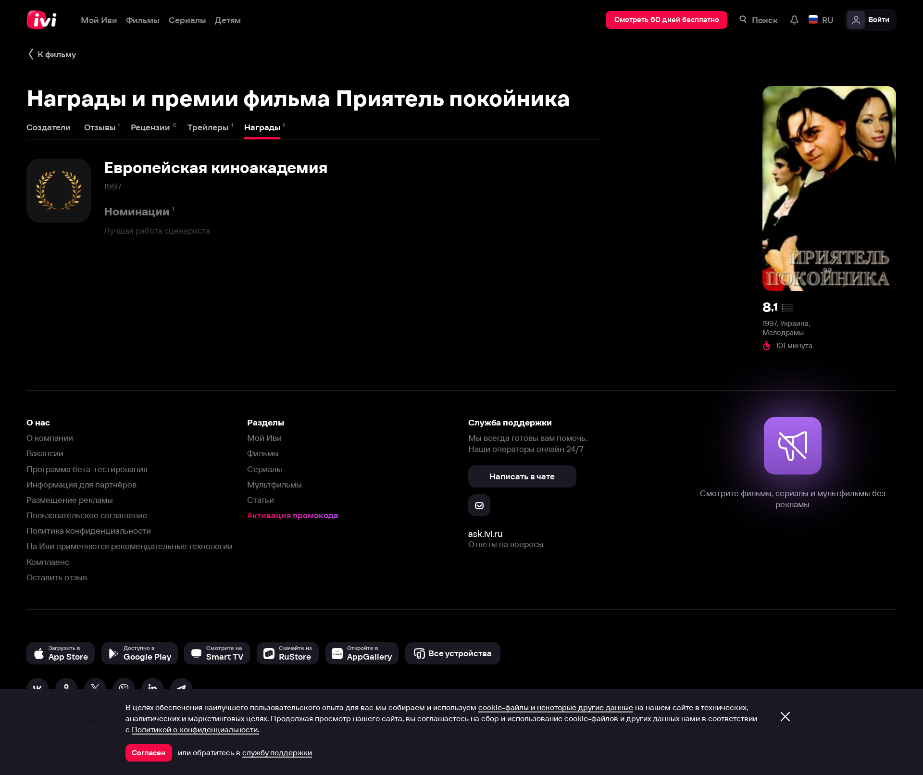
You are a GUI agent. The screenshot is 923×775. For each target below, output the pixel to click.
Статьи (260, 499)
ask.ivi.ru (485, 534)
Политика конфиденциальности (88, 530)
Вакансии (44, 453)
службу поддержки (277, 752)
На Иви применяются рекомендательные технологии (129, 545)
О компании (49, 437)
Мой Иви (264, 437)
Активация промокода (292, 515)
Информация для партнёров (81, 484)
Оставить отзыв (56, 577)
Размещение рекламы (69, 499)
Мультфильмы (274, 484)
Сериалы (264, 469)
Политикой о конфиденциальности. (195, 729)
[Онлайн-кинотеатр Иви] (44, 20)
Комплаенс (47, 561)
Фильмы (263, 453)
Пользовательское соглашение (87, 515)
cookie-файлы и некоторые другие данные (555, 707)
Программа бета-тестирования (87, 469)
